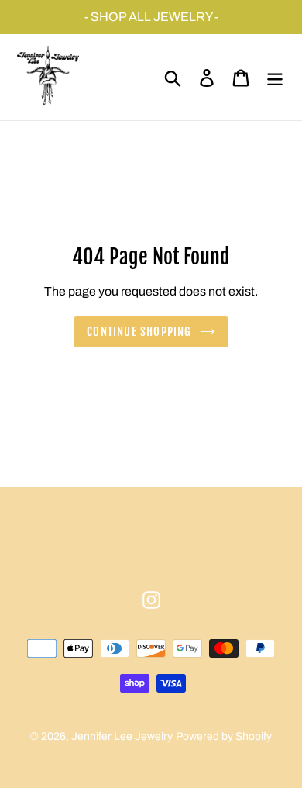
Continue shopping (139, 331)
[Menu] (275, 77)
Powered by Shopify (224, 736)
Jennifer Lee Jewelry (122, 736)
